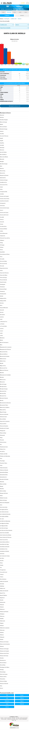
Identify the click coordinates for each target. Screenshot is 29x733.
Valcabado (2, 583)
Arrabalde (2, 145)
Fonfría (1, 270)
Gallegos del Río (3, 300)
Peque (1, 437)
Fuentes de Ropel (3, 289)
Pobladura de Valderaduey (5, 456)
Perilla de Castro (3, 442)
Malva (1, 344)
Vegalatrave (2, 597)
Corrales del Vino (3, 226)
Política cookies (3, 719)
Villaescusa (2, 616)
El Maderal (2, 240)
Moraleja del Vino (3, 386)
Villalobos (2, 632)
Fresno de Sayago (3, 277)
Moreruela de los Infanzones (5, 402)
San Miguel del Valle (4, 525)
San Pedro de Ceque (4, 528)
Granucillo (2, 310)
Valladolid (22, 703)
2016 (14, 12)
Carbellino (2, 193)
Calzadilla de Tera (3, 182)
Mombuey (2, 377)
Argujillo (1, 140)
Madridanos (2, 337)
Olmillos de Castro (3, 416)
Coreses (1, 224)
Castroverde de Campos (4, 207)
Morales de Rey (3, 393)
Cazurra (1, 210)
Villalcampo (2, 630)
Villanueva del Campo (4, 655)
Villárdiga (2, 669)
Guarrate (1, 312)
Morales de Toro (3, 395)
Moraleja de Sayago (3, 388)
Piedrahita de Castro (4, 446)
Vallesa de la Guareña (4, 590)
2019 (3, 12)
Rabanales (2, 481)
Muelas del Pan (3, 409)
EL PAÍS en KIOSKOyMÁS (23, 719)
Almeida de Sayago (3, 129)
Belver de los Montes (4, 156)
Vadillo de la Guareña (4, 581)
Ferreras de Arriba (3, 263)
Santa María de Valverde (4, 546)
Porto (1, 458)
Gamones (2, 303)
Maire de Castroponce (4, 342)
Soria (7, 703)
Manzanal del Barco (3, 354)
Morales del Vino (3, 391)
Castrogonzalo (2, 203)
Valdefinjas (2, 586)
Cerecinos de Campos (4, 212)
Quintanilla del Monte (4, 472)
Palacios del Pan (3, 423)
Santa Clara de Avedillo (4, 532)
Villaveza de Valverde (4, 683)
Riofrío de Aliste (3, 490)
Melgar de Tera (3, 365)
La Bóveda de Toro (3, 321)
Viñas (1, 685)
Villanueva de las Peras (4, 653)
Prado (1, 465)
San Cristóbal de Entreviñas (5, 514)
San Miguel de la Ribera (4, 523)
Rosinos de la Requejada (4, 502)
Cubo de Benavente (3, 233)
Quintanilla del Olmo (4, 474)
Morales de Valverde (4, 398)
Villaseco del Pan (3, 676)
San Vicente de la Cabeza (5, 555)
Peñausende (2, 435)
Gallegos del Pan (3, 298)
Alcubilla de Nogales (4, 119)
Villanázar (2, 646)
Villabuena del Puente (4, 611)
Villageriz (2, 623)
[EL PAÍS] (7, 3)
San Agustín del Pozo (4, 509)
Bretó (1, 166)
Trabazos (2, 574)
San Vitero (2, 558)
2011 (26, 12)
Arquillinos (2, 142)
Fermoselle (2, 258)
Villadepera (2, 613)
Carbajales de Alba (3, 191)
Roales (1, 495)
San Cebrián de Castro (4, 511)
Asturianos (2, 149)
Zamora (1, 688)
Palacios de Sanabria (4, 426)
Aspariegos (2, 147)
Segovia (22, 701)
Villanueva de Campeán (4, 651)
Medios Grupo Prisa (14, 728)
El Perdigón (2, 245)
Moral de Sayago (3, 384)
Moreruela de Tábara (4, 405)
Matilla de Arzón (3, 358)
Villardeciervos (3, 660)
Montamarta (2, 381)
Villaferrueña (2, 620)
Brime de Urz (2, 173)
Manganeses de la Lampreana (5, 347)
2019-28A (9, 12)
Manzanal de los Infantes (4, 356)
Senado (22, 15)
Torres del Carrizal (3, 572)
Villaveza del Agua (3, 681)
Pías (1, 444)
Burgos (21, 695)
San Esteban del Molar (4, 516)
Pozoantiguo (2, 460)
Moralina (1, 400)
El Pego (1, 242)
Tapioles (1, 565)
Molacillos (2, 372)
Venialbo (1, 600)
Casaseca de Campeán (4, 196)
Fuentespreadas (3, 293)
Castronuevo (2, 205)
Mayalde (1, 363)
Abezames (2, 115)
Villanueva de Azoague (4, 648)
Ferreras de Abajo (3, 261)
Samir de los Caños (3, 507)
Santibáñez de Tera (3, 548)
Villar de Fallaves (3, 662)
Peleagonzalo (2, 430)
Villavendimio (2, 678)
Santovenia (2, 553)
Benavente (2, 159)
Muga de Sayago (3, 412)
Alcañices (2, 117)
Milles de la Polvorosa (4, 370)
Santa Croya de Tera (4, 539)
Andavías (1, 131)
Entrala (1, 249)
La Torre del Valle (3, 326)
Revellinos (2, 488)
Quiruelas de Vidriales (4, 479)
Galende (1, 296)
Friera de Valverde (3, 279)
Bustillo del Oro (3, 177)
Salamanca (7, 701)
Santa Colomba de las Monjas (5, 535)
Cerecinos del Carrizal (4, 214)
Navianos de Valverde (4, 414)
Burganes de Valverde (4, 175)
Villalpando (2, 637)
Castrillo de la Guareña (4, 200)
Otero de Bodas (3, 419)
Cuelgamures (2, 235)
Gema (1, 305)
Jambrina (2, 316)
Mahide (1, 340)
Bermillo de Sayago (3, 163)
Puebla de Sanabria (3, 467)
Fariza (1, 256)
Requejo (1, 486)
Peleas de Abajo (3, 432)
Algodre (1, 124)
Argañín (1, 138)
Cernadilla (2, 217)
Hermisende (2, 314)
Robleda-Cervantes (3, 497)
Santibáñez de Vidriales (4, 551)
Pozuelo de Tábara (3, 463)
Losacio (1, 330)
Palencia (22, 698)
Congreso (7, 15)
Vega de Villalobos (3, 595)
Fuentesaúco (2, 286)
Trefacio (1, 576)
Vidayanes (2, 604)
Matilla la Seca (3, 361)
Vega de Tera (2, 593)
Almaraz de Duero (3, 126)
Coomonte (2, 221)
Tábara (1, 562)
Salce (1, 504)
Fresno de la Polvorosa (4, 272)
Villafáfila (2, 618)
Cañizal (1, 187)
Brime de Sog (2, 170)
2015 (20, 12)
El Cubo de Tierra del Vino (5, 238)
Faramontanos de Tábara (5, 254)
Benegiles (2, 161)
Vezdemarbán (2, 602)
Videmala (2, 607)
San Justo (2, 518)
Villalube (1, 639)
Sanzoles (1, 560)
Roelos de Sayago (3, 500)
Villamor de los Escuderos (5, 644)
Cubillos (1, 231)
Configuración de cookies (11, 719)
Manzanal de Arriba (3, 351)
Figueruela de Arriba (4, 268)
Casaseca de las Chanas (4, 198)
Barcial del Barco (3, 154)
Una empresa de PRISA (14, 724)
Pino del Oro (2, 451)
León (7, 698)
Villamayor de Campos (4, 641)
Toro (1, 567)
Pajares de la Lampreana (5, 421)
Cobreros (2, 219)
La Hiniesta (2, 323)
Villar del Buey (2, 665)
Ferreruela (2, 265)
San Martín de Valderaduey (5, 521)
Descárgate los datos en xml (14, 106)
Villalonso (2, 634)
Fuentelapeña (2, 284)
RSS (15, 720)
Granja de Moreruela (4, 307)
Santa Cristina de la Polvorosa (5, 537)
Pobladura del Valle (3, 453)
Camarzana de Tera (3, 184)
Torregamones (3, 569)
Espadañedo (2, 251)
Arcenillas (2, 133)
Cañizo (1, 189)
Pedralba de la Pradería (4, 428)
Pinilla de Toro (2, 449)
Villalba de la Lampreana (4, 627)
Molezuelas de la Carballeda (5, 374)
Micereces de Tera (3, 368)
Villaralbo (2, 658)
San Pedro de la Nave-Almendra (6, 530)
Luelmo (1, 335)
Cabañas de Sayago (3, 180)
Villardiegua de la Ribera (4, 667)
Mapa (23, 9)
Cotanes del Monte (3, 228)
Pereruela (2, 439)
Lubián (1, 333)
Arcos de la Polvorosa (4, 135)
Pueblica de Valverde (4, 470)
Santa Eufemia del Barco (4, 542)
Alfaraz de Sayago (3, 122)
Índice (13, 720)
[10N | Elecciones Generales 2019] (14, 6)
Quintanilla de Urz (3, 477)
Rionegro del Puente (4, 493)
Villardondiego (2, 671)
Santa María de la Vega (4, 544)
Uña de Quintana (3, 579)
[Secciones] (1, 3)
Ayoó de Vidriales (3, 152)
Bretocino (2, 168)
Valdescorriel (2, 588)
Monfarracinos (3, 379)
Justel (1, 319)
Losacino (1, 328)
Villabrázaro (2, 609)
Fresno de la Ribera (3, 275)
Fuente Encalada (3, 282)
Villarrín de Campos (3, 674)
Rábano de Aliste (3, 484)
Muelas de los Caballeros (4, 407)
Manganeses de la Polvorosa (5, 349)
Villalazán (2, 625)
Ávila (7, 695)
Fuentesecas (2, 291)
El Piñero (1, 247)
